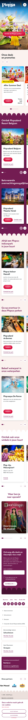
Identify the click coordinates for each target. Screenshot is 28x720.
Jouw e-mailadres (7, 569)
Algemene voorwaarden (7, 698)
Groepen (6, 619)
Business (5, 600)
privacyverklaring (10, 579)
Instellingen (14, 717)
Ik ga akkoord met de (11, 578)
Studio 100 (22, 600)
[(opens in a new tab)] (4, 686)
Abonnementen (8, 611)
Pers (16, 600)
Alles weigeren (14, 715)
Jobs (11, 600)
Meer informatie (5, 707)
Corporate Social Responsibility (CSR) (14, 624)
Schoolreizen (7, 615)
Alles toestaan (14, 711)
